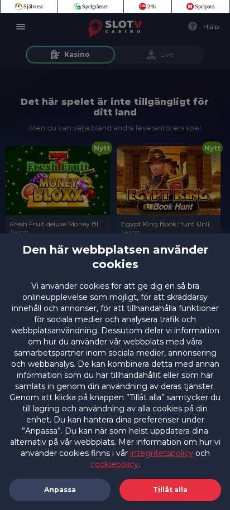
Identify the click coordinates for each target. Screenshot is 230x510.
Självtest (33, 6)
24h (151, 6)
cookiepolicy (114, 464)
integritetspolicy (161, 453)
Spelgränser (95, 6)
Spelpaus (205, 6)
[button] (170, 490)
